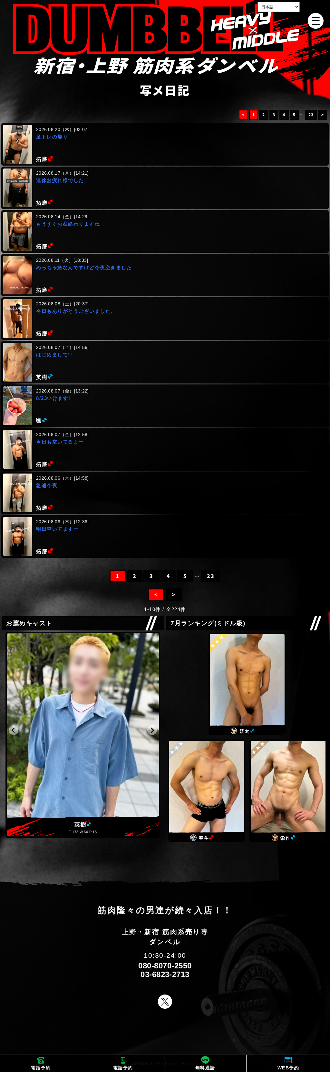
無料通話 (205, 1067)
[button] (13, 730)
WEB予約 (288, 1067)
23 (311, 114)
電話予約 (41, 1067)
